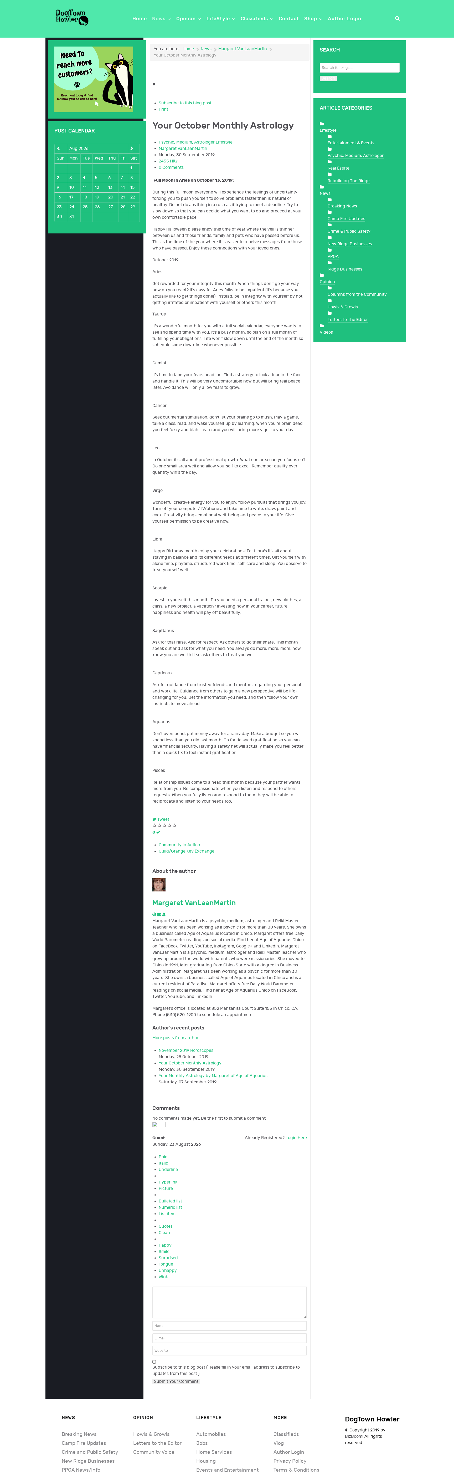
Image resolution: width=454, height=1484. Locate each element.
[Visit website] (154, 914)
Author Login (289, 1452)
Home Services (214, 1452)
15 (132, 187)
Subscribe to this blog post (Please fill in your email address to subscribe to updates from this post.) (226, 1370)
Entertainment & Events (351, 143)
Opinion (327, 281)
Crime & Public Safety (349, 231)
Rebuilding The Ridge (349, 181)
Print (163, 109)
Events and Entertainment (227, 1470)
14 (123, 187)
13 (110, 187)
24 (71, 207)
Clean (164, 1232)
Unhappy (168, 1270)
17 (71, 197)
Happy (165, 1245)
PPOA (333, 256)
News (325, 193)
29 (132, 207)
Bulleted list (170, 1201)
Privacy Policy (290, 1461)
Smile (164, 1251)
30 (59, 216)
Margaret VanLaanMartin (183, 148)
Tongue (166, 1264)
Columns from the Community (357, 294)
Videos (326, 332)
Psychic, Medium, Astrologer (187, 142)
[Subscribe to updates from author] (159, 914)
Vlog (279, 1443)
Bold (163, 1157)
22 (132, 197)
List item (167, 1213)
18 (85, 197)
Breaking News (342, 206)
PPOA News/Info (81, 1470)
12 (97, 187)
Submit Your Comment (176, 1381)
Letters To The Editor (348, 319)
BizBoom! (354, 1436)
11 (84, 187)
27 (110, 207)
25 (85, 207)
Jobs (202, 1443)
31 (71, 216)
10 (71, 187)
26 (97, 207)
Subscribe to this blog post (185, 103)
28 (123, 207)
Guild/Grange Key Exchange (186, 851)
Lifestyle (224, 142)
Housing (206, 1461)
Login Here (296, 1137)
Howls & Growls (343, 307)
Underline (168, 1169)
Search (328, 78)
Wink (163, 1276)
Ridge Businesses (345, 269)
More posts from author (175, 1038)
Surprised (168, 1258)
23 (59, 207)
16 (59, 197)
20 (110, 197)
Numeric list (170, 1207)
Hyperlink (168, 1182)
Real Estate (338, 168)
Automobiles (211, 1434)
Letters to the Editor (157, 1443)
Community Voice (153, 1452)
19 (97, 197)
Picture (166, 1188)
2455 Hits (168, 161)
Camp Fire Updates (346, 218)
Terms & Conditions (296, 1470)
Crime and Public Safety (90, 1452)
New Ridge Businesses (350, 244)
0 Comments (171, 167)
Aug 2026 (79, 148)
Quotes (166, 1226)
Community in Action (179, 845)
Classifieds (286, 1434)
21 (123, 197)
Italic (163, 1163)
